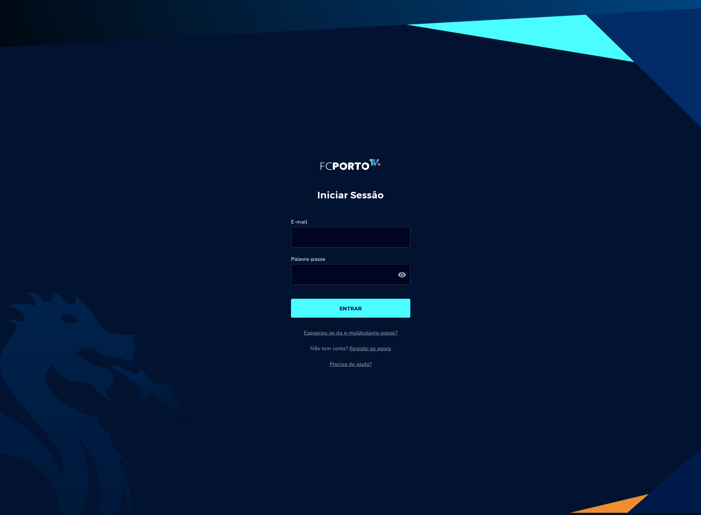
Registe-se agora (370, 348)
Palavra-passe (308, 259)
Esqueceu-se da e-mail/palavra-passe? (350, 332)
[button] (402, 274)
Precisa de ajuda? (351, 364)
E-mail (299, 221)
